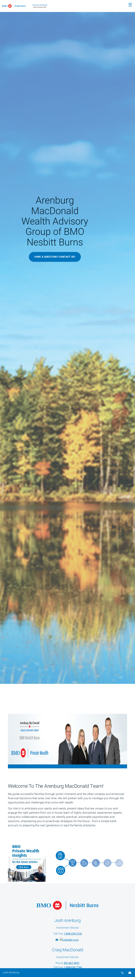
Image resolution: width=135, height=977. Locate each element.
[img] (67, 342)
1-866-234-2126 (73, 934)
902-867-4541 (71, 963)
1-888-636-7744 (73, 967)
